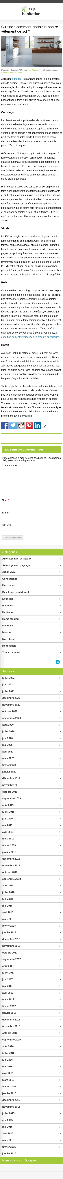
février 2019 (9, 845)
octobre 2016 (9, 1033)
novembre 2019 (11, 785)
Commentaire (9, 465)
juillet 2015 (8, 1113)
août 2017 (8, 966)
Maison (6, 632)
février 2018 (9, 925)
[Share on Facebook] (5, 425)
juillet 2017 (8, 972)
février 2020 (9, 765)
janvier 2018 (9, 932)
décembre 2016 (11, 1019)
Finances (7, 605)
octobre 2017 (9, 952)
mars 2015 (8, 1140)
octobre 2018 (9, 872)
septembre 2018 (11, 879)
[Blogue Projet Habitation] (31, 12)
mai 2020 (7, 745)
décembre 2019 (11, 778)
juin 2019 (7, 818)
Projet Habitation (35, 70)
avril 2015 (7, 1133)
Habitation (8, 612)
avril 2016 (7, 1073)
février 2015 (9, 1147)
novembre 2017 (11, 946)
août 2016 (8, 1046)
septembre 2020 (11, 718)
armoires (17, 79)
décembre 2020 (11, 698)
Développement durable (16, 592)
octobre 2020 (9, 711)
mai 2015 (7, 1126)
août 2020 (8, 724)
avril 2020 (7, 751)
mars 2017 (8, 999)
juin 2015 (7, 1120)
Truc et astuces (11, 652)
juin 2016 (7, 1059)
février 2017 (9, 1006)
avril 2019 (7, 832)
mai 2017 (7, 986)
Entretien (7, 599)
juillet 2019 (8, 812)
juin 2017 (7, 979)
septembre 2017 (11, 959)
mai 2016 (7, 1066)
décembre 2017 (11, 939)
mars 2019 (8, 838)
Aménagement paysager (16, 565)
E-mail (6, 512)
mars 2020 (8, 758)
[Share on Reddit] (21, 425)
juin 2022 (7, 684)
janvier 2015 (9, 1153)
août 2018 (8, 885)
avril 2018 (7, 912)
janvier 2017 (9, 1013)
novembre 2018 (11, 865)
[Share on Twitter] (13, 425)
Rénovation (9, 645)
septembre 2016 (11, 1039)
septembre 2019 (11, 798)
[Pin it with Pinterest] (29, 425)
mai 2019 (7, 825)
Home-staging (10, 619)
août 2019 (8, 805)
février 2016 (9, 1086)
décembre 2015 (11, 1100)
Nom (5, 500)
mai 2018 (7, 905)
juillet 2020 (8, 731)
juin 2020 (7, 738)
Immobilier (8, 625)
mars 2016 (8, 1080)
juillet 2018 (8, 892)
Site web (6, 525)
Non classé (8, 639)
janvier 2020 (9, 771)
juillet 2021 (8, 691)
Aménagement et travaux (12, 72)
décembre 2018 (11, 858)
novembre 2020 (11, 704)
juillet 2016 (8, 1053)
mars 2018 (8, 919)
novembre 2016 (11, 1026)
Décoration (8, 585)
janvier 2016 (9, 1093)
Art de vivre (9, 572)
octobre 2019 (9, 792)
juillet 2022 (8, 678)
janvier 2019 (9, 852)
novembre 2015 (11, 1106)
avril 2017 (7, 993)
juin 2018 (7, 899)
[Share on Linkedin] (37, 425)
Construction (10, 578)
